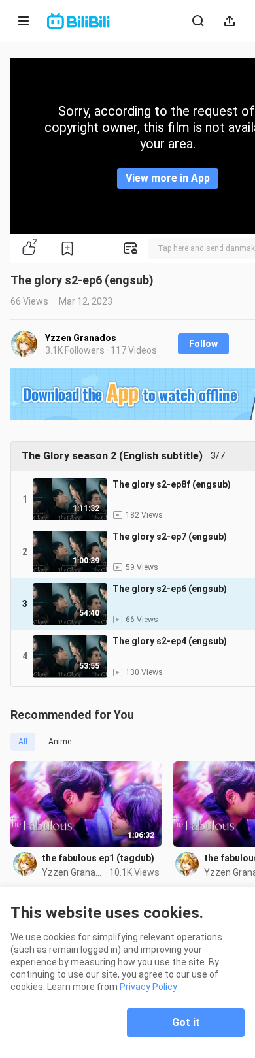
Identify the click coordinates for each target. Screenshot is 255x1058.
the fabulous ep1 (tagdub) (98, 858)
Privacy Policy (148, 987)
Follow (203, 344)
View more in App (168, 178)
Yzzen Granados (80, 338)
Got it (186, 1022)
